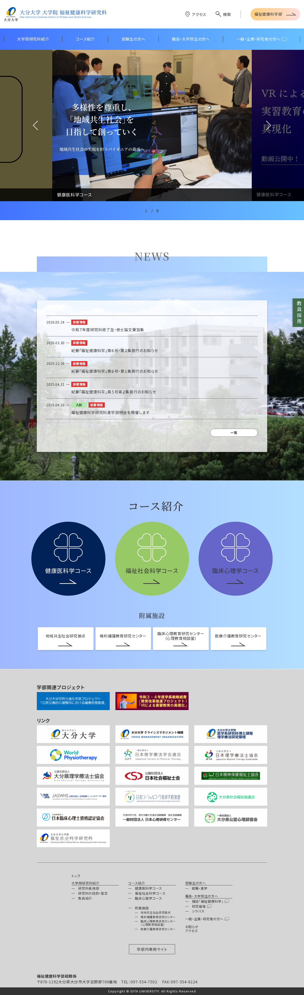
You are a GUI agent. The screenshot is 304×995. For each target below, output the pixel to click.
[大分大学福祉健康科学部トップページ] (55, 14)
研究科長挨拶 (88, 888)
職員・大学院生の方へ (201, 896)
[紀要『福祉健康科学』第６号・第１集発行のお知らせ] (152, 367)
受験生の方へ (195, 883)
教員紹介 (85, 898)
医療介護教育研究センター (238, 636)
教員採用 (299, 313)
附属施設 (142, 908)
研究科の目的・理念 (93, 893)
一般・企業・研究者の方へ (204, 918)
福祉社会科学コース (150, 893)
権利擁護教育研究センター (123, 636)
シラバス (198, 911)
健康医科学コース (148, 888)
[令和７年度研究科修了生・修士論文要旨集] (152, 326)
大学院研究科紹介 (85, 883)
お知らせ (191, 926)
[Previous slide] (26, 125)
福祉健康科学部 (268, 14)
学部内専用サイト (152, 949)
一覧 (233, 432)
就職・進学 (200, 888)
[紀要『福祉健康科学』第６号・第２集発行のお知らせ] (152, 346)
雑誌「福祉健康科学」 (207, 901)
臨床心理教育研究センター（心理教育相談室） (180, 636)
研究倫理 (199, 906)
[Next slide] (278, 125)
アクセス (199, 14)
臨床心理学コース (148, 898)
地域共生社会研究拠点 (66, 636)
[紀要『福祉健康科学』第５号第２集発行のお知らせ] (152, 388)
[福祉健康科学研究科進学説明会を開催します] (152, 409)
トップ (75, 876)
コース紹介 (136, 883)
